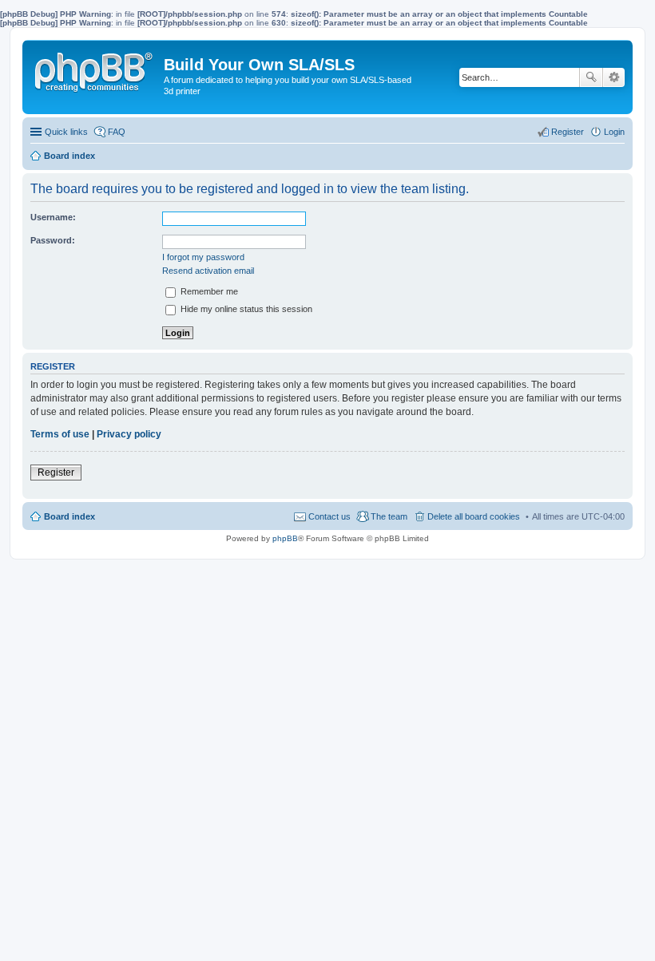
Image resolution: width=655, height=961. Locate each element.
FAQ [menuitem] (116, 131)
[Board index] (95, 68)
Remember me (208, 291)
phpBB (285, 538)
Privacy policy (129, 434)
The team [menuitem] (389, 516)
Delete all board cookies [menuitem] (473, 516)
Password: (52, 240)
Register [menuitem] (567, 131)
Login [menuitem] (614, 131)
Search (591, 77)
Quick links (66, 131)
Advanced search (614, 77)
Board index (69, 516)
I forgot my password (203, 257)
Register (56, 472)
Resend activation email (208, 270)
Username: (53, 217)
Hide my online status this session (245, 309)
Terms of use (59, 434)
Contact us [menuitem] (329, 516)
